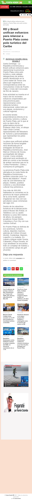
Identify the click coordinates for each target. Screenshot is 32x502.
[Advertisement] (8, 466)
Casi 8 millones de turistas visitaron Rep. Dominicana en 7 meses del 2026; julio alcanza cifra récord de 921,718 (8, 294)
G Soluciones (17, 498)
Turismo (7, 53)
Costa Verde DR (10, 495)
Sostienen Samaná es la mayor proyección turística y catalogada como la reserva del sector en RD (23, 319)
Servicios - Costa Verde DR (12, 51)
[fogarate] (16, 402)
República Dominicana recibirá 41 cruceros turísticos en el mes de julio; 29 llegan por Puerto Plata (23, 343)
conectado (19, 258)
